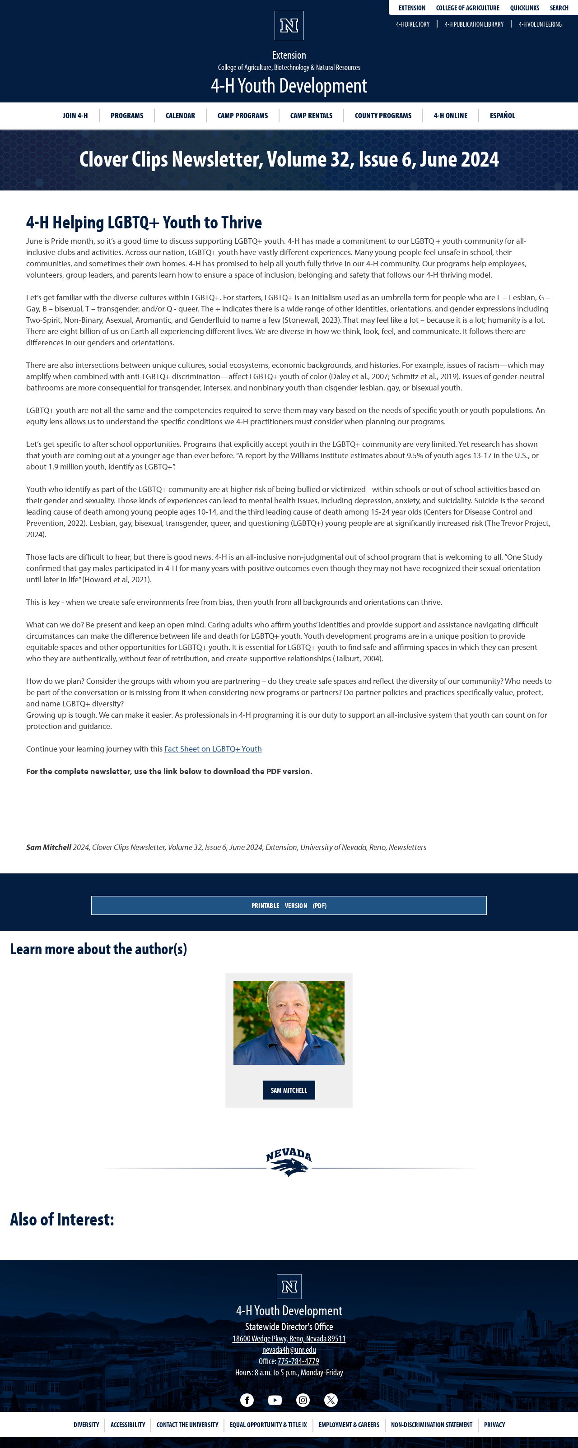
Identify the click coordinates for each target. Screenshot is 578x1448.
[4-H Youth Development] (289, 1286)
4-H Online (450, 115)
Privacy (494, 1424)
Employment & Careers (349, 1424)
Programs (127, 115)
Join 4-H (75, 115)
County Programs (383, 115)
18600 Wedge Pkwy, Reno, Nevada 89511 (289, 1338)
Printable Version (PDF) (289, 905)
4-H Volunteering (540, 23)
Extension (412, 7)
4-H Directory (412, 23)
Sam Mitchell (289, 1090)
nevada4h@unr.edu (289, 1349)
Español (502, 115)
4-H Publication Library (474, 23)
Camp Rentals (311, 115)
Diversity (86, 1424)
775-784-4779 (298, 1360)
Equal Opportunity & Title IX (268, 1424)
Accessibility (128, 1424)
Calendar (180, 115)
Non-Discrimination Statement (431, 1424)
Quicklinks (524, 7)
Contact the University (187, 1424)
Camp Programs (243, 115)
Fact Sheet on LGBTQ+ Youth (213, 748)
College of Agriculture (467, 7)
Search (559, 7)
